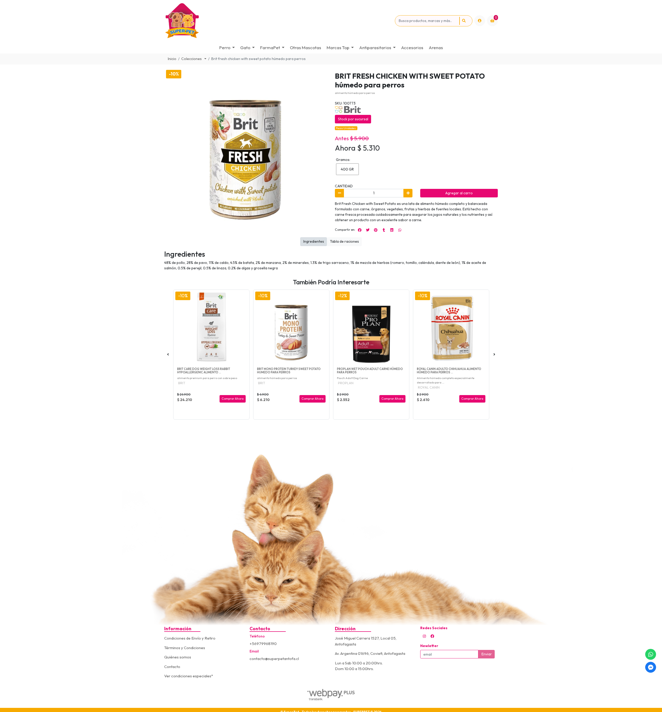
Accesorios (412, 47)
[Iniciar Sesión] (479, 20)
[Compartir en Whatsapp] (399, 230)
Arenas (436, 47)
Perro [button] (224, 47)
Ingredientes (313, 241)
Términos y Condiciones (184, 647)
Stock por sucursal (353, 119)
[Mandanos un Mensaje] (650, 667)
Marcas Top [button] (338, 47)
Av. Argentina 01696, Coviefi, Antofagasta (370, 653)
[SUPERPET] (278, 21)
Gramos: (343, 159)
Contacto (172, 666)
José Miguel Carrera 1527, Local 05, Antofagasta (365, 641)
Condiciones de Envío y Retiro (189, 638)
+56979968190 (263, 643)
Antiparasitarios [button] (375, 47)
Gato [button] (245, 47)
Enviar (487, 654)
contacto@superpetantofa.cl (274, 658)
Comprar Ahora (233, 398)
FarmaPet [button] (270, 47)
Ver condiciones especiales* (188, 675)
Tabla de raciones (344, 241)
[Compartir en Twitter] (367, 230)
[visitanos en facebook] (432, 636)
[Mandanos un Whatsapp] (650, 654)
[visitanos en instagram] (424, 636)
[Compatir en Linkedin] (391, 230)
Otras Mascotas (305, 47)
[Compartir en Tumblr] (383, 230)
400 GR (347, 169)
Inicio (172, 58)
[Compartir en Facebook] (359, 230)
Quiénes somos (177, 657)
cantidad (344, 186)
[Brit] (348, 109)
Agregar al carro (459, 193)
